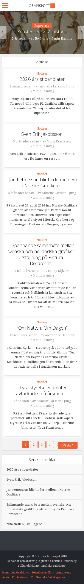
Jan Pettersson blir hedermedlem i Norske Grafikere (43, 182)
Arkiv (6, 577)
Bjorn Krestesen (59, 141)
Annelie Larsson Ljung (57, 86)
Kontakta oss (20, 577)
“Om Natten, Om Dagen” (42, 327)
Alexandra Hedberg (60, 335)
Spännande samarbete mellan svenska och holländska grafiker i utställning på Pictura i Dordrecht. (42, 254)
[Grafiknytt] (42, 5)
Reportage (42, 25)
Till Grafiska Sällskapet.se (48, 577)
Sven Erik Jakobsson (42, 134)
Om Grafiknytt (20, 572)
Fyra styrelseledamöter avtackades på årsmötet (41, 390)
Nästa (66, 445)
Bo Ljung (41, 38)
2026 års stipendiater (42, 79)
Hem (5, 572)
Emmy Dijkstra (59, 271)
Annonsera (63, 572)
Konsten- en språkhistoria (42, 32)
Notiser (42, 73)
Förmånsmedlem (43, 572)
